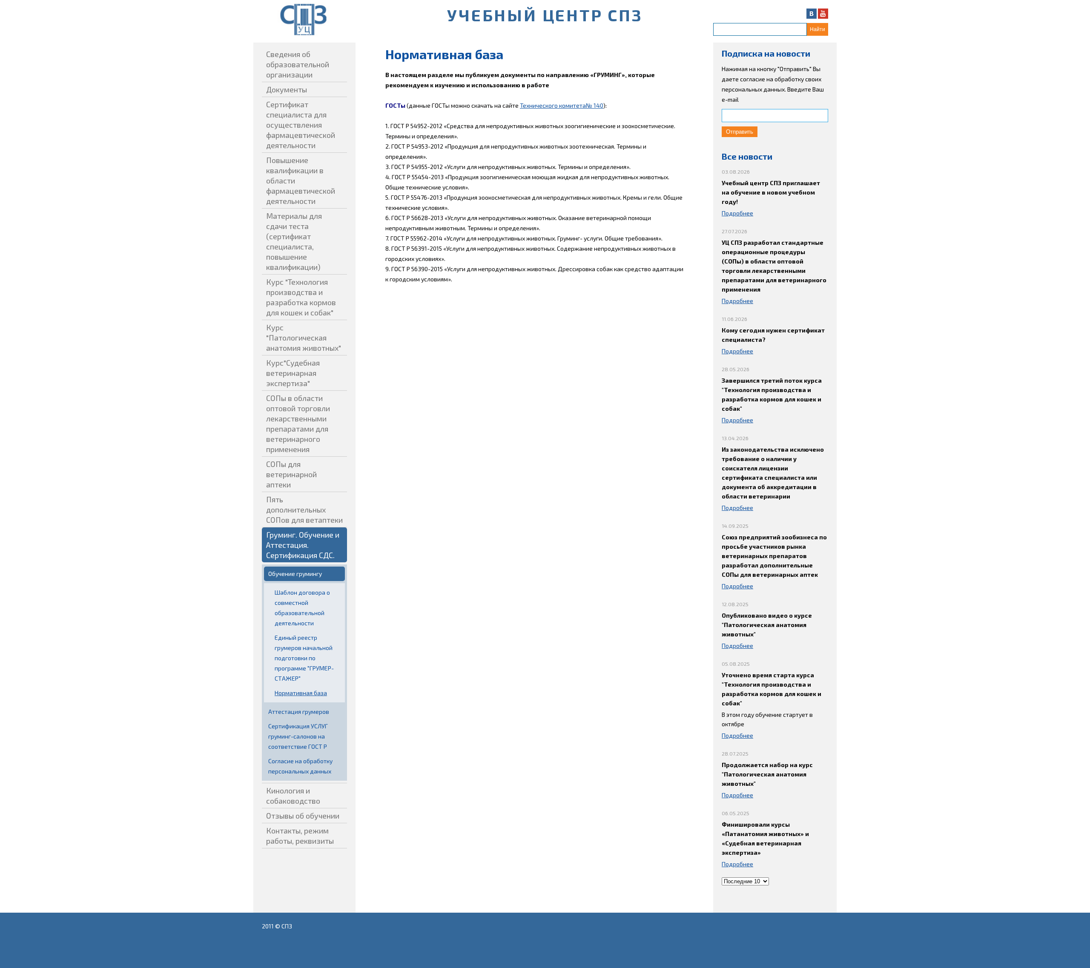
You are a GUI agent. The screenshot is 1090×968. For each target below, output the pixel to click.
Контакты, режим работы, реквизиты (300, 835)
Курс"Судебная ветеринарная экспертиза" (293, 373)
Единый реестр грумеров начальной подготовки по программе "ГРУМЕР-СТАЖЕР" (304, 658)
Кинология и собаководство (293, 795)
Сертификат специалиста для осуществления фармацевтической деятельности (300, 125)
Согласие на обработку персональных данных (300, 766)
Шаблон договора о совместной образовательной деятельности (302, 608)
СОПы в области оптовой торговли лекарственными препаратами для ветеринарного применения (298, 423)
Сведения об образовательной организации (297, 64)
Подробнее (737, 213)
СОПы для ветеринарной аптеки (291, 474)
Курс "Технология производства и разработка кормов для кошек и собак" (301, 297)
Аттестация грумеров (298, 711)
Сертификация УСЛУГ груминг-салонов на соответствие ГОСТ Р (298, 736)
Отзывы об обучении (302, 815)
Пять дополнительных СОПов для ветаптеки (304, 509)
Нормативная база (301, 692)
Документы (286, 89)
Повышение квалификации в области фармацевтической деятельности (300, 180)
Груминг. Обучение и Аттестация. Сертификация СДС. (302, 545)
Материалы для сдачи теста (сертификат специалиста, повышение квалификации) (294, 241)
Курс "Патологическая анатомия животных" (303, 337)
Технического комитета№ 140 (561, 105)
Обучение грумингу (295, 573)
